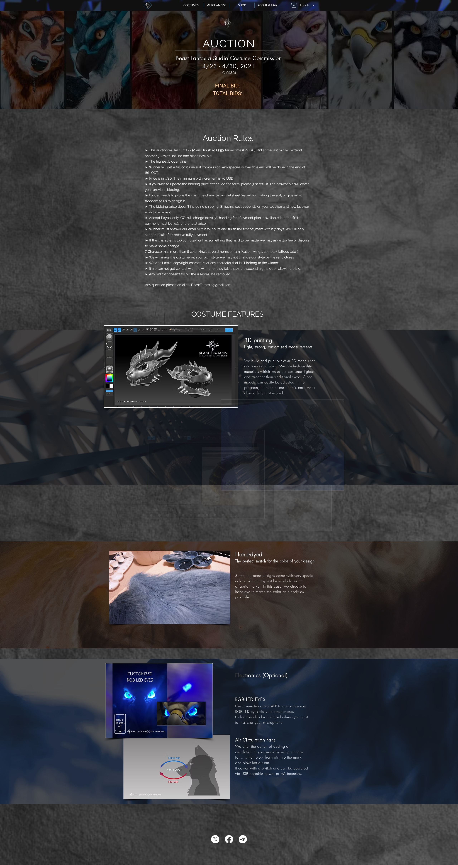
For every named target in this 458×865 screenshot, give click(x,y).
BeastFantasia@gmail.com (211, 285)
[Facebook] (229, 839)
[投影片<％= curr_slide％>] (229, 99)
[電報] (243, 839)
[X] (215, 839)
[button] (293, 5)
